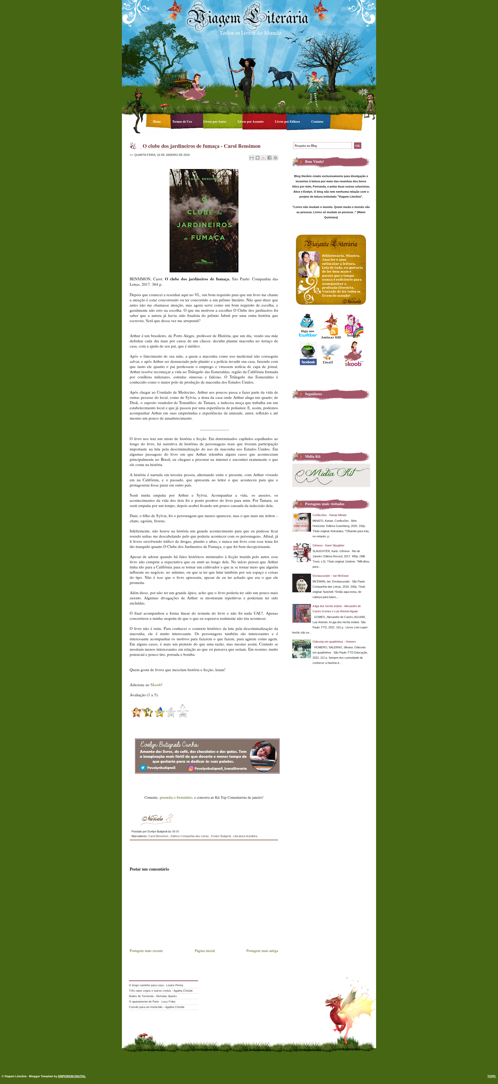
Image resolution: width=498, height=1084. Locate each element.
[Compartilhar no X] (263, 157)
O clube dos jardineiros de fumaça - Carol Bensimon (201, 146)
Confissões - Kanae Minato (330, 515)
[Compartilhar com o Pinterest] (275, 157)
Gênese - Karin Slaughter (328, 545)
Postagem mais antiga (262, 950)
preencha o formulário (176, 797)
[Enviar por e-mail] (251, 157)
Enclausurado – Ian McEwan (331, 575)
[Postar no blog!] (257, 157)
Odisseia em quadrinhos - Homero (334, 641)
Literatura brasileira (245, 836)
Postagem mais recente (146, 950)
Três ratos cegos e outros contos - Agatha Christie (161, 990)
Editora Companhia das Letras (190, 836)
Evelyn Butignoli (221, 836)
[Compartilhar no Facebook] (269, 157)
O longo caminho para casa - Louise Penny (156, 985)
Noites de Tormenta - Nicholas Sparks (153, 996)
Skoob (155, 684)
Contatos (317, 121)
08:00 (175, 831)
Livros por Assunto (251, 121)
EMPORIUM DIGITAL (72, 1076)
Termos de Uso (182, 121)
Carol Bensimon (158, 836)
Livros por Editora (288, 121)
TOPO (491, 1076)
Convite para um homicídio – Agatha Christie (156, 1007)
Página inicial (205, 950)
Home (157, 121)
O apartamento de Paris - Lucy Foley (152, 1001)
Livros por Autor (215, 121)
